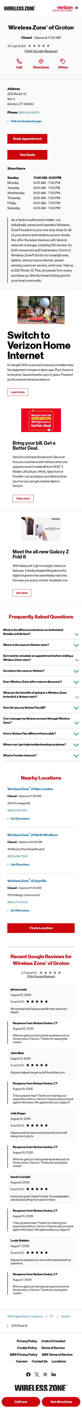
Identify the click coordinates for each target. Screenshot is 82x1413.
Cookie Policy (27, 1348)
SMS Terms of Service (57, 1355)
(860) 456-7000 (17, 856)
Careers (22, 1361)
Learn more (18, 392)
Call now (21, 1402)
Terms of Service (53, 1348)
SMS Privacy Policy (23, 1355)
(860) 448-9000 (29, 112)
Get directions (65, 1403)
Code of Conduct (53, 1341)
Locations (59, 1361)
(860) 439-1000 (17, 810)
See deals (22, 592)
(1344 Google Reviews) (41, 51)
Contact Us (40, 1361)
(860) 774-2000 (17, 902)
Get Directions (20, 819)
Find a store (23, 498)
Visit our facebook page (26, 121)
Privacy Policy (27, 1341)
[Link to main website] (20, 10)
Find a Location (41, 928)
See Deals (33, 155)
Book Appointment (27, 139)
